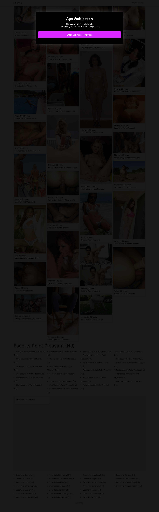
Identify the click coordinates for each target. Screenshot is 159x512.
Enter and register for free (79, 35)
